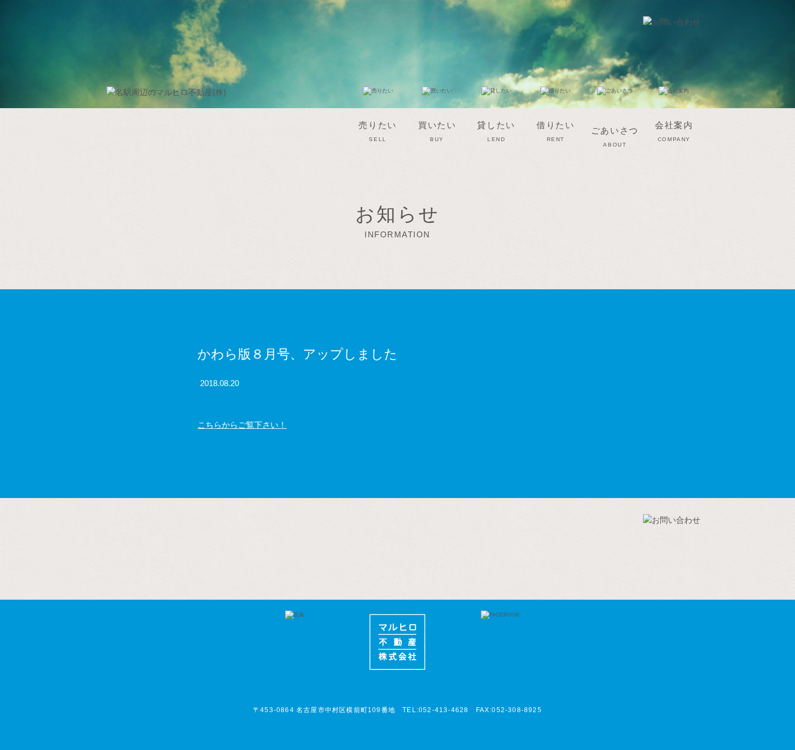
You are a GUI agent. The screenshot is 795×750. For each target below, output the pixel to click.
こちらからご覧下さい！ (242, 424)
